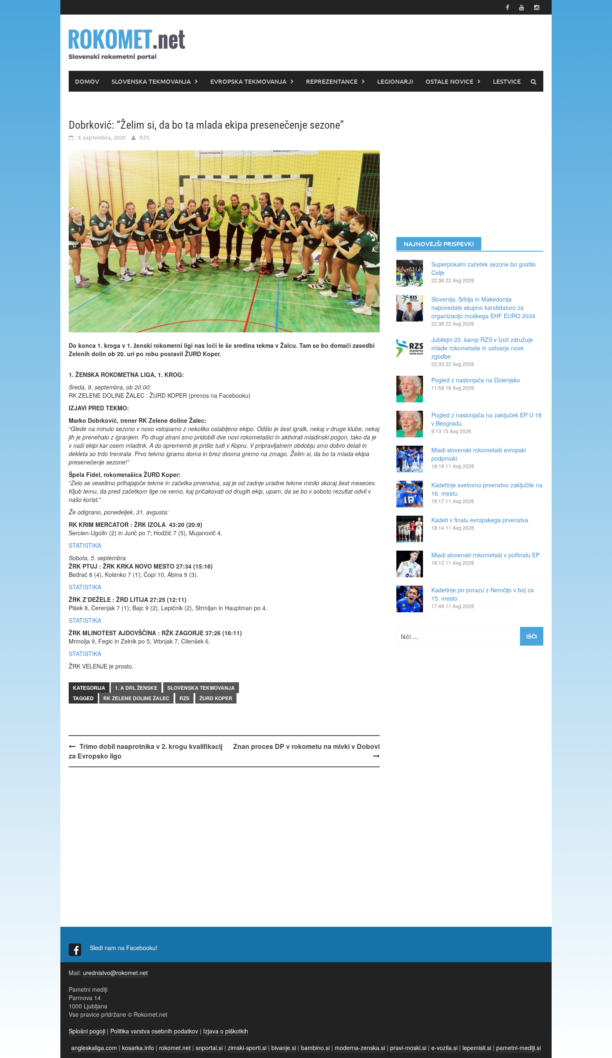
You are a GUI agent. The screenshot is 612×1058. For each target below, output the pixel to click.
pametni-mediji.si (518, 1047)
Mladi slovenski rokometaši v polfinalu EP (485, 555)
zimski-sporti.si (247, 1047)
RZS (144, 137)
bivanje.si (283, 1047)
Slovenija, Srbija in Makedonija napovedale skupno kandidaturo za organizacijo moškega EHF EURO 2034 (483, 307)
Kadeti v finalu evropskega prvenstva (479, 520)
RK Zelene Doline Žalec (136, 698)
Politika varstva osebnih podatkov (154, 1031)
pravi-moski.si (408, 1047)
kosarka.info (138, 1047)
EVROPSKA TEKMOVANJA (248, 81)
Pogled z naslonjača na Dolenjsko (475, 380)
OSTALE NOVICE (449, 81)
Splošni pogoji (87, 1031)
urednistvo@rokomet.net (115, 972)
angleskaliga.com (94, 1047)
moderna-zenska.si (360, 1047)
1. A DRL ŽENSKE (136, 687)
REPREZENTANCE (332, 81)
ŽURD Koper (215, 698)
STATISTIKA (85, 545)
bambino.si (315, 1047)
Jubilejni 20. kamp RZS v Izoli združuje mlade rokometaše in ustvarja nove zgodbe (482, 347)
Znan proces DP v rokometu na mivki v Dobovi (306, 746)
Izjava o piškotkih (225, 1031)
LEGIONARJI (395, 81)
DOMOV (87, 81)
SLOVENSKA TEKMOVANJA (151, 81)
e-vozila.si (444, 1047)
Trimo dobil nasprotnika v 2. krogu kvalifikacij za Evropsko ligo (145, 751)
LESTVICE (507, 81)
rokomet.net (175, 1047)
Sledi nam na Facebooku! (124, 947)
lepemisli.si (477, 1047)
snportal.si (209, 1047)
